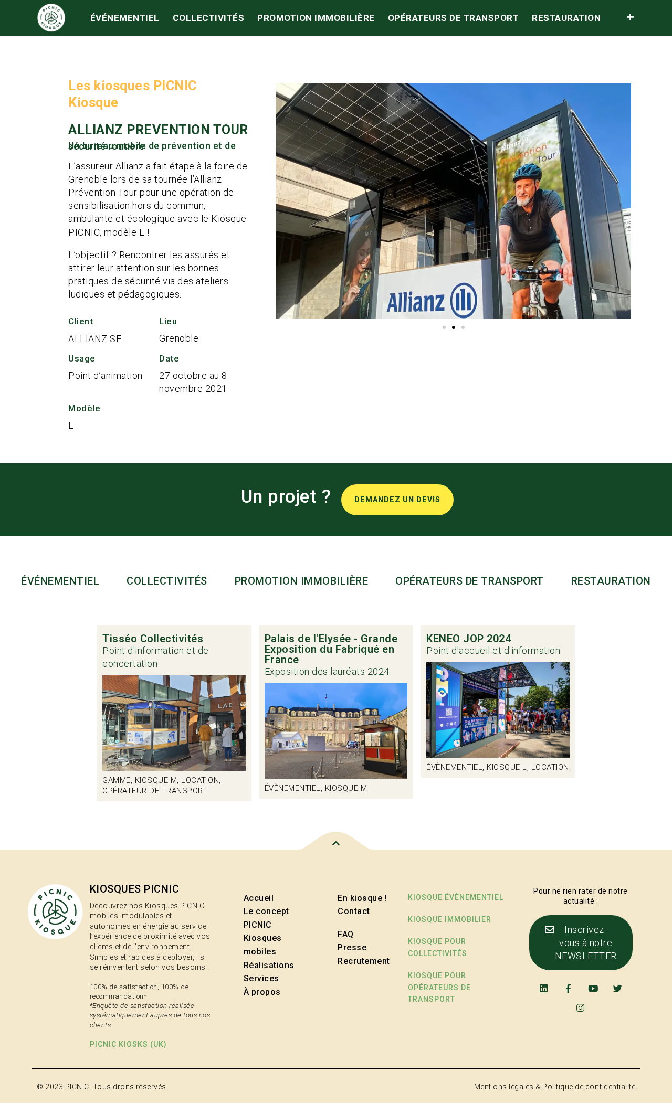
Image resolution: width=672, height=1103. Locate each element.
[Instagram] (581, 1007)
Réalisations (269, 965)
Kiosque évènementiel (455, 897)
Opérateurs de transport (453, 18)
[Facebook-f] (568, 988)
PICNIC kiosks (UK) (128, 1044)
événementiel (125, 18)
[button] (444, 327)
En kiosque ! (362, 898)
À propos (262, 992)
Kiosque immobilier (449, 919)
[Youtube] (593, 988)
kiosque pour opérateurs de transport (439, 987)
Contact (354, 911)
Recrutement (364, 961)
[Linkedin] (543, 988)
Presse (352, 947)
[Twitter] (617, 988)
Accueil (259, 898)
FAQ (346, 934)
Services (261, 978)
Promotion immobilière (316, 18)
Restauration (566, 18)
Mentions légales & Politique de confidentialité (555, 1087)
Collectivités (209, 18)
